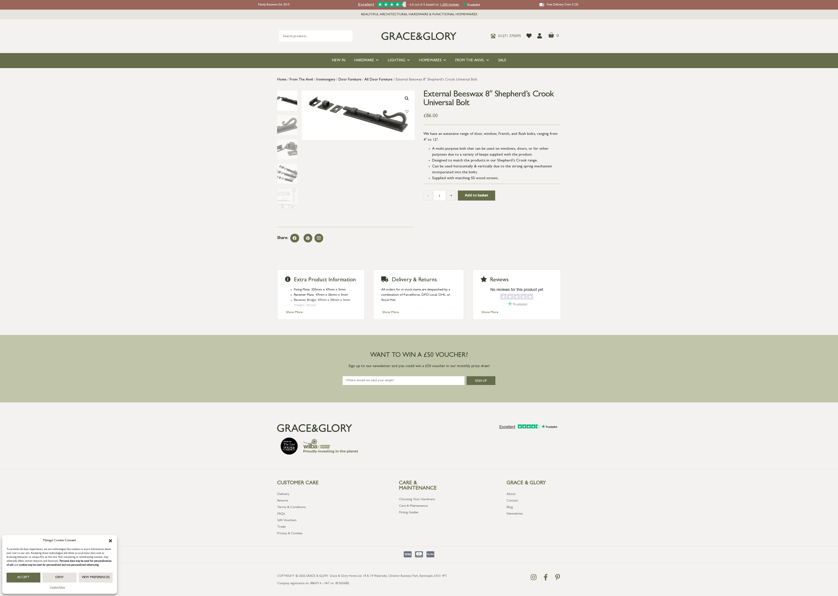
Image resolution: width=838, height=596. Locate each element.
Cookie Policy (57, 587)
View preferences (96, 577)
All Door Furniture (378, 80)
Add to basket (476, 196)
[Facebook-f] (545, 577)
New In (338, 60)
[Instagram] (318, 238)
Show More (294, 312)
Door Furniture (349, 80)
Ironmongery (325, 80)
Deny (59, 577)
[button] (110, 541)
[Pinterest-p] (557, 577)
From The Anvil (469, 60)
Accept (23, 577)
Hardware (364, 60)
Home (281, 80)
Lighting (396, 60)
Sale (502, 60)
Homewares (430, 60)
